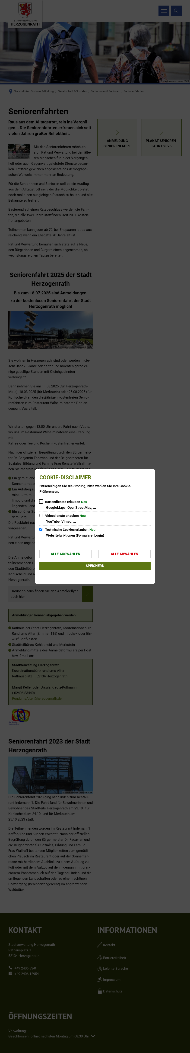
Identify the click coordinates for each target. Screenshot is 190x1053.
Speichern (95, 566)
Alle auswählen (65, 554)
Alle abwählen (124, 554)
